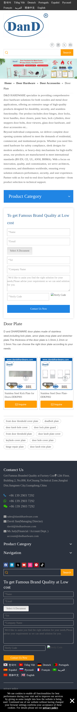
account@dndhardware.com (23, 536)
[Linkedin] (58, 45)
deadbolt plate (52, 421)
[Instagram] (30, 565)
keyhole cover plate (16, 440)
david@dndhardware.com (21, 526)
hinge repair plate (15, 446)
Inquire (22, 404)
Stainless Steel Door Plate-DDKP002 (54, 395)
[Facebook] (70, 45)
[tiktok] (42, 565)
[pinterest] (52, 45)
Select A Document (19, 250)
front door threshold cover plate (22, 421)
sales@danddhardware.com (22, 516)
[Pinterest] (36, 565)
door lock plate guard (45, 427)
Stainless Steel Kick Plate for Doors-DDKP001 (19, 395)
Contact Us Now (38, 308)
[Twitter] (64, 45)
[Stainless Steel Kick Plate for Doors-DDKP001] (21, 373)
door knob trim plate (40, 446)
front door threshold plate (19, 434)
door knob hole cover (17, 427)
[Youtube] (24, 565)
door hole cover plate (43, 440)
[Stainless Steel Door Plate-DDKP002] (56, 373)
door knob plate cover (49, 434)
